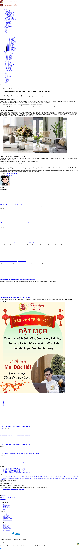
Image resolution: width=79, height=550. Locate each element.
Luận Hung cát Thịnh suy (7, 527)
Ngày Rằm (21, 476)
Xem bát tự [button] (5, 9)
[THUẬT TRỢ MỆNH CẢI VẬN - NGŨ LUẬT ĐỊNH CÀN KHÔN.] (8, 424)
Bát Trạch (4, 519)
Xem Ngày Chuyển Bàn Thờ (12, 35)
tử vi (1, 476)
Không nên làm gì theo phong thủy (11, 19)
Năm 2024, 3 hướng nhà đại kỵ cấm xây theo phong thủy (13, 204)
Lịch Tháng (7, 25)
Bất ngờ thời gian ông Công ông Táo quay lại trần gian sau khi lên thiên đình (17, 279)
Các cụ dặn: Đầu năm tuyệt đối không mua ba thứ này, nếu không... (15, 222)
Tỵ (3, 404)
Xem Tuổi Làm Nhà (8, 59)
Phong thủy (6, 27)
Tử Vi (6, 73)
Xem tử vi (5, 20)
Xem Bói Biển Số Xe (8, 65)
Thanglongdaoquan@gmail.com (8, 489)
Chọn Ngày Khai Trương (32, 478)
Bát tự (6, 74)
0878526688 (6, 490)
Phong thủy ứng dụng (6, 87)
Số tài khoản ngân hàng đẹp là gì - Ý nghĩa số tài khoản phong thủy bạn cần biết (16, 472)
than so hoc (4, 476)
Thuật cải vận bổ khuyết (7, 528)
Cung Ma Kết (67, 478)
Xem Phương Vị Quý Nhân (9, 15)
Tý (3, 399)
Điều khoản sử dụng (6, 505)
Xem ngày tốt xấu (6, 515)
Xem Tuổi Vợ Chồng (8, 52)
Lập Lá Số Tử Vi (8, 21)
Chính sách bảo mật (6, 506)
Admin (1, 428)
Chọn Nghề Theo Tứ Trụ (9, 12)
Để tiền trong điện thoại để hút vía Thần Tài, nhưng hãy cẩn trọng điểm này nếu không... (20, 453)
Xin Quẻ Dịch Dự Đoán (9, 70)
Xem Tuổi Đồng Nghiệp (9, 57)
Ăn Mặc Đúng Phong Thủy (9, 14)
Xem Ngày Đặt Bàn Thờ (11, 41)
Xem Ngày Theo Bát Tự (11, 34)
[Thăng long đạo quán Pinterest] (5, 500)
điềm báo (52, 476)
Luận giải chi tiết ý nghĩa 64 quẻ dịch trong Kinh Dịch (12, 471)
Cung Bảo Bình (61, 478)
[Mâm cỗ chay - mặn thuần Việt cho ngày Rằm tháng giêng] (3, 459)
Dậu (3, 407)
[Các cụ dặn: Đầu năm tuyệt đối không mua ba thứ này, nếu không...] (10, 220)
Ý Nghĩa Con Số (11, 478)
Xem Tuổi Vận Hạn (8, 58)
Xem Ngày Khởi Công (11, 38)
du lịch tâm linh (34, 476)
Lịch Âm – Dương (6, 516)
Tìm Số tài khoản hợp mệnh (7, 518)
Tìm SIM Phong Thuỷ (6, 517)
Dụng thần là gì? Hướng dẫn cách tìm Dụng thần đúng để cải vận (14, 469)
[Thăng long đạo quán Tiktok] (2, 500)
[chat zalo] (1, 549)
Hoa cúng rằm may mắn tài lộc (12, 173)
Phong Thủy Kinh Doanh (23, 478)
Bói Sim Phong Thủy (8, 62)
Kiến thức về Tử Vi (6, 526)
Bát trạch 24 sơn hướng (9, 30)
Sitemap (4, 509)
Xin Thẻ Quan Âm (8, 69)
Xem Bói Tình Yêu (8, 63)
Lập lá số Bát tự (5, 513)
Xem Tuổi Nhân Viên (8, 56)
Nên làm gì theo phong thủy (10, 18)
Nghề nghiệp (71, 476)
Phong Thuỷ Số (5, 529)
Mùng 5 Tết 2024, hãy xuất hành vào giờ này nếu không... (13, 261)
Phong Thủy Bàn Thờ (45, 476)
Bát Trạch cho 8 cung (8, 29)
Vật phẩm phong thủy (8, 31)
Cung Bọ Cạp (72, 478)
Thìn (3, 403)
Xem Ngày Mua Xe (10, 45)
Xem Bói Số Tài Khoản (9, 66)
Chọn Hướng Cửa (16, 478)
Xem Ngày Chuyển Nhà (11, 36)
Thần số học (7, 79)
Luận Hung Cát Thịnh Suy (9, 17)
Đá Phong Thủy (40, 478)
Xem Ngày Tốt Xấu (10, 33)
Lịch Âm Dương (8, 23)
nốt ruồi (55, 476)
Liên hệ (4, 508)
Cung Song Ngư (53, 478)
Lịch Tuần (6, 24)
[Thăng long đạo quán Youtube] (3, 500)
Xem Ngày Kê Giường (11, 43)
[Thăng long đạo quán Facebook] (1, 500)
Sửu (3, 400)
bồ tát (58, 476)
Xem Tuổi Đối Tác (8, 54)
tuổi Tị (4, 478)
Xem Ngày (7, 80)
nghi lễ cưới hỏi (63, 476)
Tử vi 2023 (4, 524)
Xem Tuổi (6, 81)
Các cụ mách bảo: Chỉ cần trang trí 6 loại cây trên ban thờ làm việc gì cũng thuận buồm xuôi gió (21, 242)
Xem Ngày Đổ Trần (10, 39)
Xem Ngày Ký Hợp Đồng (11, 48)
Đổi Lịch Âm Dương (8, 26)
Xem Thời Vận (7, 11)
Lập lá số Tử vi (5, 514)
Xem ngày (5, 32)
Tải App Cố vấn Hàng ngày (7, 520)
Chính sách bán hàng (6, 507)
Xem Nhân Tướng (8, 68)
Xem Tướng (8, 476)
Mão (3, 402)
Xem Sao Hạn (7, 22)
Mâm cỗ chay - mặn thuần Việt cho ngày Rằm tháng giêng (13, 462)
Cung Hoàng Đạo (8, 77)
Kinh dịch (6, 78)
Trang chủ (5, 8)
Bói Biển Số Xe (7, 478)
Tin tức (5, 71)
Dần (3, 401)
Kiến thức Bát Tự (6, 525)
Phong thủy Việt (8, 75)
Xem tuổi (5, 51)
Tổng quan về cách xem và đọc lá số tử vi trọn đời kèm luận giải (13, 470)
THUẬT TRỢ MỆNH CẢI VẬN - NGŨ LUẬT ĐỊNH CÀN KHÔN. (15, 426)
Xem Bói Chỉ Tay (8, 67)
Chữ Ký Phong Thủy (46, 478)
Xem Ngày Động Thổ (11, 37)
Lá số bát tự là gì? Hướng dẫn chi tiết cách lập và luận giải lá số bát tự (14, 468)
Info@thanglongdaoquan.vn (19, 489)
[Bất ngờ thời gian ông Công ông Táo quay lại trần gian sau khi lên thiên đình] (10, 277)
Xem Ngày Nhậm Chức (11, 47)
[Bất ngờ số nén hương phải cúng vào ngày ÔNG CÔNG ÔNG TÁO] (10, 295)
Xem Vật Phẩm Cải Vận (9, 16)
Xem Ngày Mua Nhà (10, 46)
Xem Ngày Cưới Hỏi (10, 44)
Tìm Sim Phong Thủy (8, 61)
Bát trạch (6, 28)
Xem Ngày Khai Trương (11, 42)
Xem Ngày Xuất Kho (11, 49)
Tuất (3, 408)
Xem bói (5, 60)
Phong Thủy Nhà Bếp (27, 476)
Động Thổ (40, 476)
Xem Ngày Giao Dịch (11, 50)
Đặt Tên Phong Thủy (8, 13)
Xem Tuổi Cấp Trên (8, 55)
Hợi (3, 409)
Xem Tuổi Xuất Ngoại (9, 53)
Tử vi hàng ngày (8, 72)
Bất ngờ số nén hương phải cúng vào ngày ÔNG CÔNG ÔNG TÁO (15, 297)
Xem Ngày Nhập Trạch (11, 40)
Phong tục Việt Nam (8, 76)
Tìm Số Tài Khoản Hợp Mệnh (10, 64)
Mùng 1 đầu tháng (15, 476)
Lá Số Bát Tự (7, 10)
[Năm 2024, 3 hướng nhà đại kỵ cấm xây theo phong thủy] (10, 202)
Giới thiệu (5, 82)
